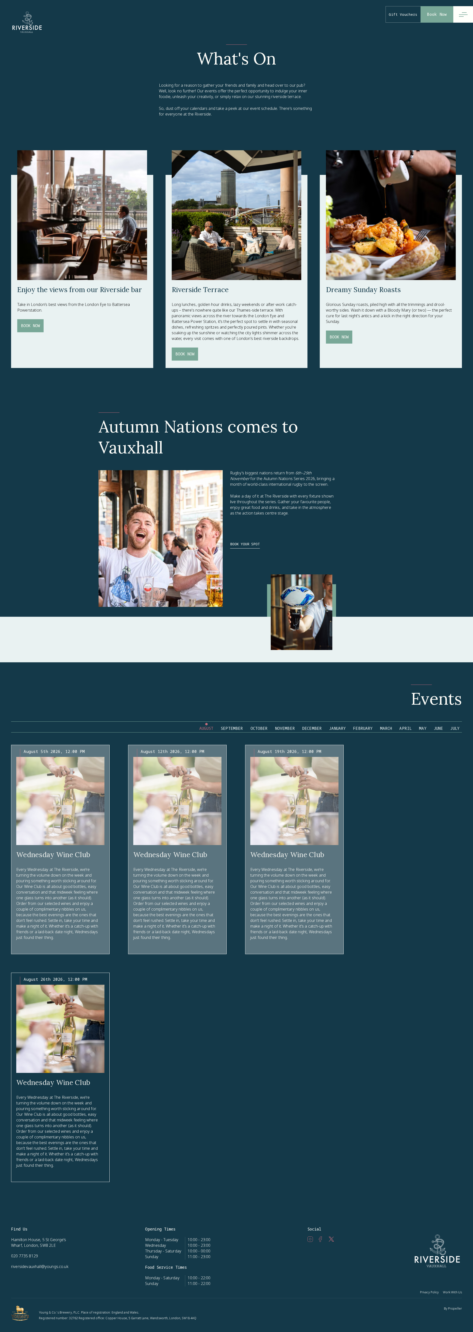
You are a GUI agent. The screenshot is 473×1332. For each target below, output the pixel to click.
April (405, 728)
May (422, 728)
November (285, 728)
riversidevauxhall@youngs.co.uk (39, 1266)
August (206, 728)
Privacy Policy (429, 1292)
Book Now (437, 14)
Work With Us (452, 1292)
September (232, 728)
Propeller (455, 1308)
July (454, 728)
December (312, 728)
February (362, 728)
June (438, 728)
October (259, 728)
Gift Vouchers (403, 14)
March (386, 728)
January (337, 728)
